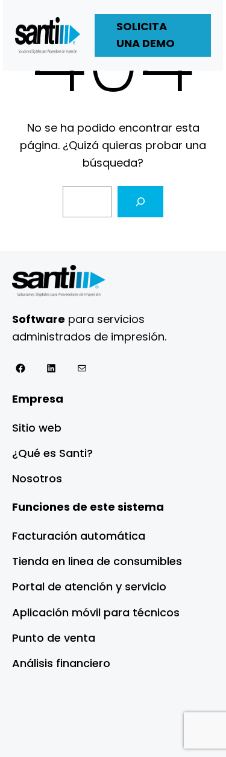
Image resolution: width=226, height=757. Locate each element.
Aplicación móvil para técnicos (96, 612)
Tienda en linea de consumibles (97, 561)
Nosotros (37, 478)
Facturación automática (78, 535)
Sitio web (36, 427)
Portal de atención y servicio (89, 586)
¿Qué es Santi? (52, 453)
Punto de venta (53, 637)
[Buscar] (140, 201)
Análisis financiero (61, 663)
